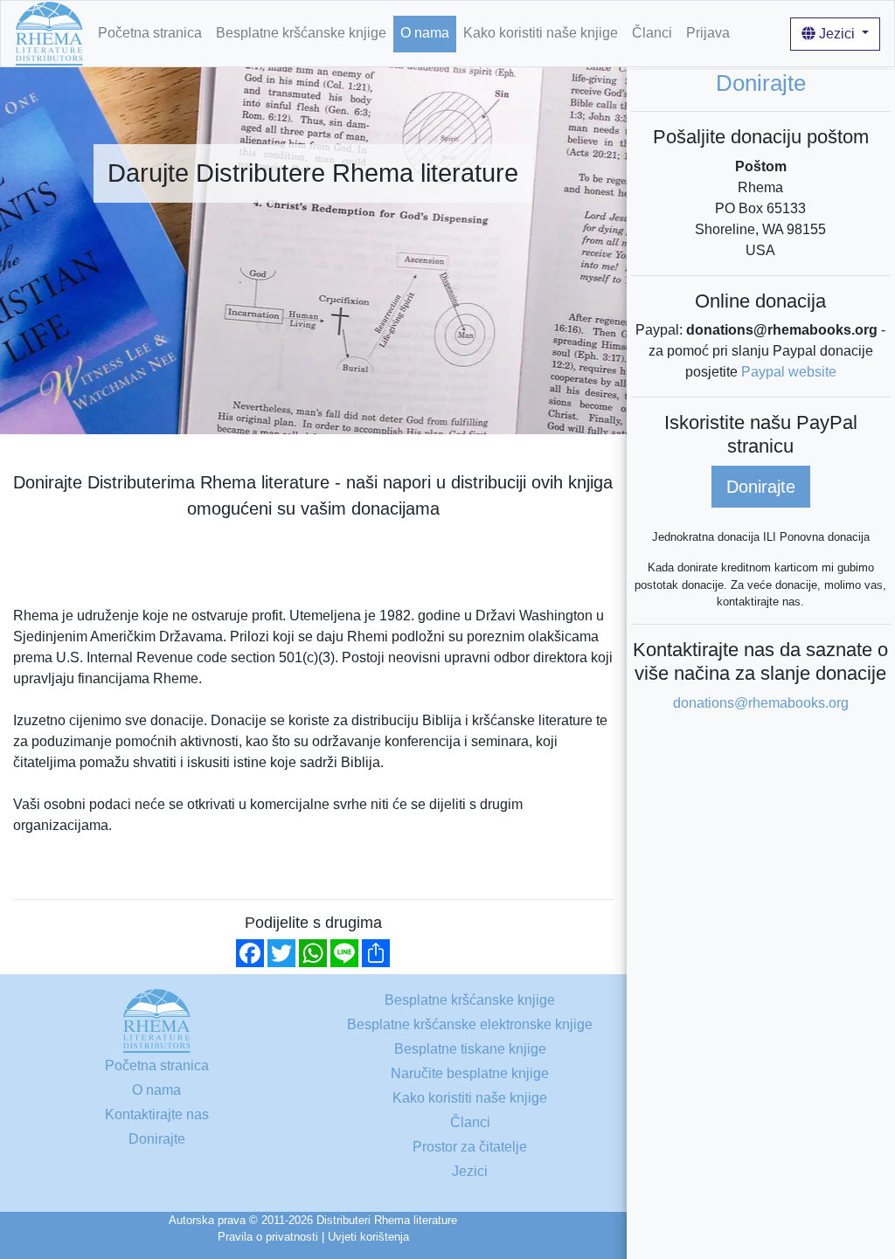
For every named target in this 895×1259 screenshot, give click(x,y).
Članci (652, 32)
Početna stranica (150, 32)
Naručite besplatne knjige (470, 1073)
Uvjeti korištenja (368, 1236)
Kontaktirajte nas (157, 1114)
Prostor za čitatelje (470, 1146)
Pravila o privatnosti (268, 1236)
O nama (424, 32)
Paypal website (788, 371)
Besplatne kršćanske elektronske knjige (470, 1024)
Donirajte (760, 486)
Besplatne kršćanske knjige (301, 32)
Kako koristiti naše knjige (540, 32)
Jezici (836, 33)
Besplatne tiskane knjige (470, 1048)
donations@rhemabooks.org (761, 702)
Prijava (708, 32)
